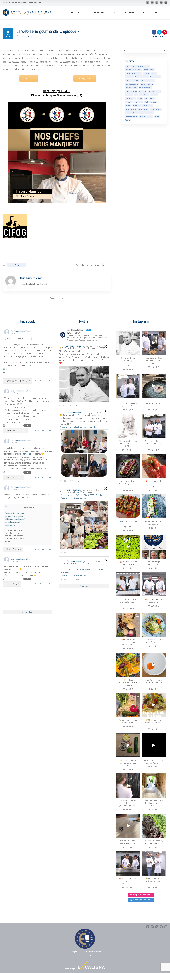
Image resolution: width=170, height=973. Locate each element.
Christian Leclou (149, 70)
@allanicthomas (93, 427)
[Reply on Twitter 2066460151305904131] (61, 481)
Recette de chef (130, 109)
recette (106, 265)
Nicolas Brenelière (155, 91)
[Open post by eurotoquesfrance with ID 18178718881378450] (128, 826)
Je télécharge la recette (84, 78)
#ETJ (80, 492)
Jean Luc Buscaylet (146, 84)
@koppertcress (66, 495)
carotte (133, 66)
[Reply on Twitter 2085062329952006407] (61, 406)
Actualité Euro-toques (16, 265)
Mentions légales (85, 955)
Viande (157, 116)
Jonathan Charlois (131, 88)
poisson (140, 98)
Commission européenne (133, 73)
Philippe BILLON (130, 98)
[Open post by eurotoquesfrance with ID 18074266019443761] (128, 386)
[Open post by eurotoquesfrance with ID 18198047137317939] (154, 466)
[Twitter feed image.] (84, 384)
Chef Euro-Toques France (133, 70)
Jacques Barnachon (131, 84)
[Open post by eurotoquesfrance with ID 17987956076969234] (154, 826)
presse (152, 98)
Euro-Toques (83, 12)
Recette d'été (147, 106)
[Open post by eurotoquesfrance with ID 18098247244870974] (128, 705)
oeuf (135, 95)
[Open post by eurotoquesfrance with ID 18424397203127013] (128, 745)
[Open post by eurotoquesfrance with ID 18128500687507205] (128, 785)
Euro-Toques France (141, 77)
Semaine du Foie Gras (146, 113)
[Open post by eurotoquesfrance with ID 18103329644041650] (128, 506)
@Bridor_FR (81, 495)
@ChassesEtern (93, 575)
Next (61, 298)
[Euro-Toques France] (28, 12)
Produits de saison (151, 102)
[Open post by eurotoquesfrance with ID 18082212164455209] (154, 625)
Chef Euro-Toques (143, 66)
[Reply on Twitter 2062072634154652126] (61, 552)
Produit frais (139, 102)
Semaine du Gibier (131, 116)
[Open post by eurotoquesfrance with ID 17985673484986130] (154, 705)
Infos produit (150, 80)
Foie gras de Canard (131, 80)
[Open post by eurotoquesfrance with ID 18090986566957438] (128, 863)
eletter (154, 73)
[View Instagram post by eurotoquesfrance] (138, 352)
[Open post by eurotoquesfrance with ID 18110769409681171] (154, 665)
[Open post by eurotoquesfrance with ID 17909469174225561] (128, 584)
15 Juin (98, 413)
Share (50, 381)
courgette (146, 73)
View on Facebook (40, 381)
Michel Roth (143, 91)
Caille (127, 66)
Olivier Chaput (143, 95)
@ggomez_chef (66, 427)
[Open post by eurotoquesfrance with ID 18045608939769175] (154, 745)
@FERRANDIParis (79, 415)
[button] (165, 12)
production (128, 102)
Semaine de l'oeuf (131, 113)
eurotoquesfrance (128, 333)
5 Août (98, 346)
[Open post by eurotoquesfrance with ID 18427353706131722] (128, 466)
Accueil (71, 12)
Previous (53, 298)
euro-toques (129, 77)
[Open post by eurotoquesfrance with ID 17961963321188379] (154, 343)
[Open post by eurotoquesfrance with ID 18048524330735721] (128, 665)
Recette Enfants (156, 109)
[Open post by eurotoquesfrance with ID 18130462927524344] (154, 506)
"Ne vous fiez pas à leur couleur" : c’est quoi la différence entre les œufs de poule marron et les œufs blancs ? (15, 519)
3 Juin (98, 490)
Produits (144, 12)
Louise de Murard (26, 36)
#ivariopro (27, 453)
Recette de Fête (143, 109)
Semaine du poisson (145, 116)
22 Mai (98, 561)
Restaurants (130, 12)
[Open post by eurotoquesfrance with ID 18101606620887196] (154, 426)
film (82, 265)
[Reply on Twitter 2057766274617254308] (61, 580)
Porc (146, 98)
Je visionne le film (28, 78)
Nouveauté (128, 95)
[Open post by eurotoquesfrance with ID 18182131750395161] (128, 547)
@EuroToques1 (87, 347)
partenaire (154, 95)
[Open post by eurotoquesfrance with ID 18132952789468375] (154, 863)
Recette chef (136, 106)
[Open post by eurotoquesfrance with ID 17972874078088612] (154, 386)
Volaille (127, 120)
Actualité (117, 12)
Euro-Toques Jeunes (102, 12)
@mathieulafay (80, 427)
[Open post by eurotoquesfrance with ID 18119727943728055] (154, 785)
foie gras (157, 77)
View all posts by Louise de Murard (34, 284)
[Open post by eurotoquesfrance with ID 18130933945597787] (154, 547)
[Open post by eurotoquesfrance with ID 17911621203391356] (128, 625)
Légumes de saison (145, 88)
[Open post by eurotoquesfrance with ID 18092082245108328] (128, 343)
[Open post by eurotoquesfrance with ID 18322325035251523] (154, 584)
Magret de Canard (94, 265)
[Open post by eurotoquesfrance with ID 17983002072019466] (128, 426)
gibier (142, 80)
